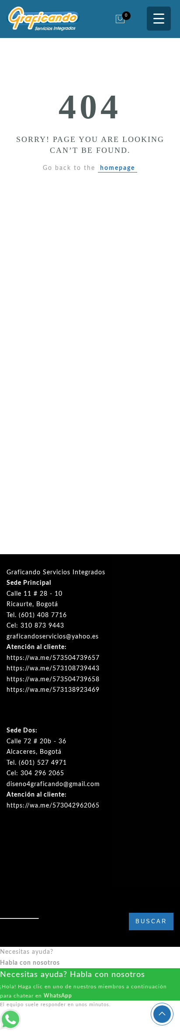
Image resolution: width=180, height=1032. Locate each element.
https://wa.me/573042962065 (53, 806)
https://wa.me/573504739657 (53, 658)
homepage (117, 168)
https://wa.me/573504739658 (53, 679)
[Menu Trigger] (159, 19)
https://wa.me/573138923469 (53, 690)
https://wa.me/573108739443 (53, 669)
